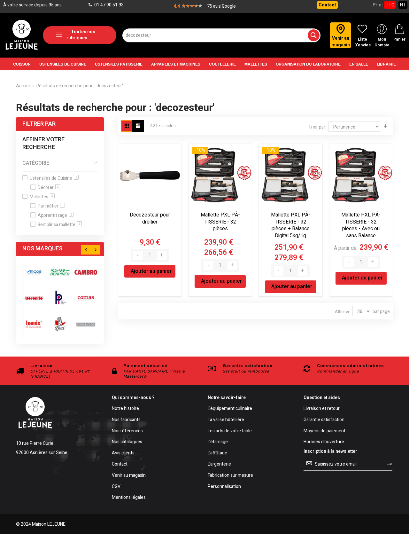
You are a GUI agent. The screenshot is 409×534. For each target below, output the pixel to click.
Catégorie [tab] (35, 163)
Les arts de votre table (230, 431)
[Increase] (161, 255)
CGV (116, 487)
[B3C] (34, 298)
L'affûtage (217, 453)
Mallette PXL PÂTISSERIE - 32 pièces (220, 221)
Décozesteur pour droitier (150, 218)
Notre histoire (125, 409)
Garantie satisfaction (324, 420)
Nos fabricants (126, 420)
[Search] (314, 35)
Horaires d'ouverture (324, 442)
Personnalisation (224, 487)
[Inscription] (389, 464)
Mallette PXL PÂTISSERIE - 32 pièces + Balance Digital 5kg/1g (290, 225)
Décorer (48, 187)
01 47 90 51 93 (108, 5)
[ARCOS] (34, 272)
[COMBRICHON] (85, 324)
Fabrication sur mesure (230, 476)
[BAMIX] (34, 324)
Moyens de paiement (324, 431)
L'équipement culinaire (230, 409)
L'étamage (218, 442)
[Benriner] (60, 272)
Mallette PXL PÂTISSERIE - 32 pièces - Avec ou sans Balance (361, 225)
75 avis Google (221, 6)
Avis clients (123, 453)
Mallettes (41, 196)
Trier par (316, 127)
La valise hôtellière (226, 420)
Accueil (23, 85)
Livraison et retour (322, 409)
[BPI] (60, 298)
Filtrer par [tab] (39, 124)
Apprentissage (55, 215)
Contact (327, 5)
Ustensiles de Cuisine (53, 178)
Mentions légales (129, 498)
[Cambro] (85, 272)
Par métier (51, 206)
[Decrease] (138, 255)
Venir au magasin (129, 476)
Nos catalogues (127, 442)
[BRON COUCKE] (60, 324)
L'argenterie (219, 464)
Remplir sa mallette (59, 224)
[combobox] (221, 35)
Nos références (127, 431)
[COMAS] (85, 298)
